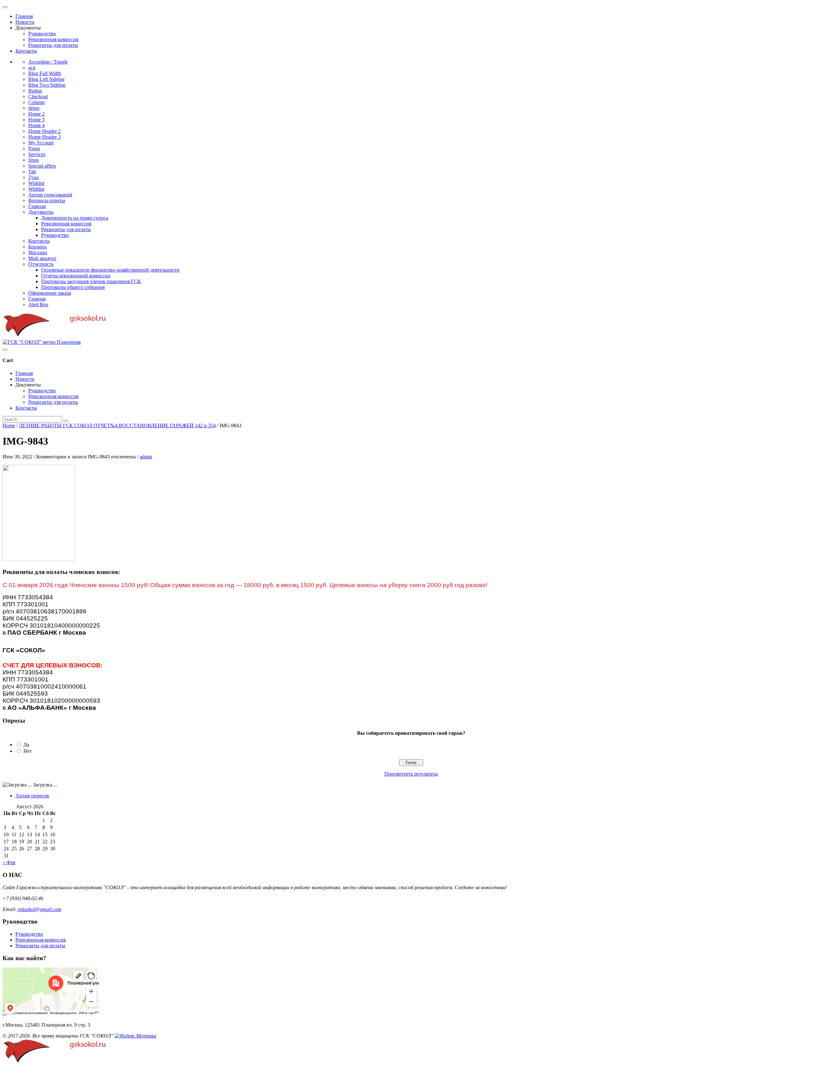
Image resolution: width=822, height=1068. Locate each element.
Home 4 (36, 125)
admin (146, 456)
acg (31, 67)
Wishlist (36, 183)
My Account (41, 142)
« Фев (9, 862)
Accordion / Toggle (48, 62)
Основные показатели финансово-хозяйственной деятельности (110, 270)
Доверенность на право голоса (74, 218)
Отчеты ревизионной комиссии (75, 275)
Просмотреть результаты (411, 774)
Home (9, 425)
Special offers (42, 166)
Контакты (26, 51)
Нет (27, 751)
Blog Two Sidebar (47, 85)
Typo (33, 177)
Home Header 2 (44, 131)
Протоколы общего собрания (73, 287)
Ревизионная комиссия (53, 39)
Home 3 (36, 119)
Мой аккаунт (42, 258)
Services (36, 154)
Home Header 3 (44, 137)
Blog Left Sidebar (46, 79)
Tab (32, 171)
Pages (34, 148)
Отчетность (41, 264)
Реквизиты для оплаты (53, 45)
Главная (24, 16)
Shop (33, 160)
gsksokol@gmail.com (38, 909)
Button (35, 90)
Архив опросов (32, 795)
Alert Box (38, 304)
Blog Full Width (44, 73)
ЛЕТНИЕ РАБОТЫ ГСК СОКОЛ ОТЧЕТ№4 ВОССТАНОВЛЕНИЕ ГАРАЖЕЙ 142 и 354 (117, 425)
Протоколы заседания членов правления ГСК (91, 281)
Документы (41, 212)
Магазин (37, 252)
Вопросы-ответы (46, 200)
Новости (24, 22)
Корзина (37, 246)
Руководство (42, 33)
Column (36, 102)
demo (33, 108)
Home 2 (36, 114)
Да (26, 744)
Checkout (38, 96)
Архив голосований (50, 194)
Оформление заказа (49, 293)
